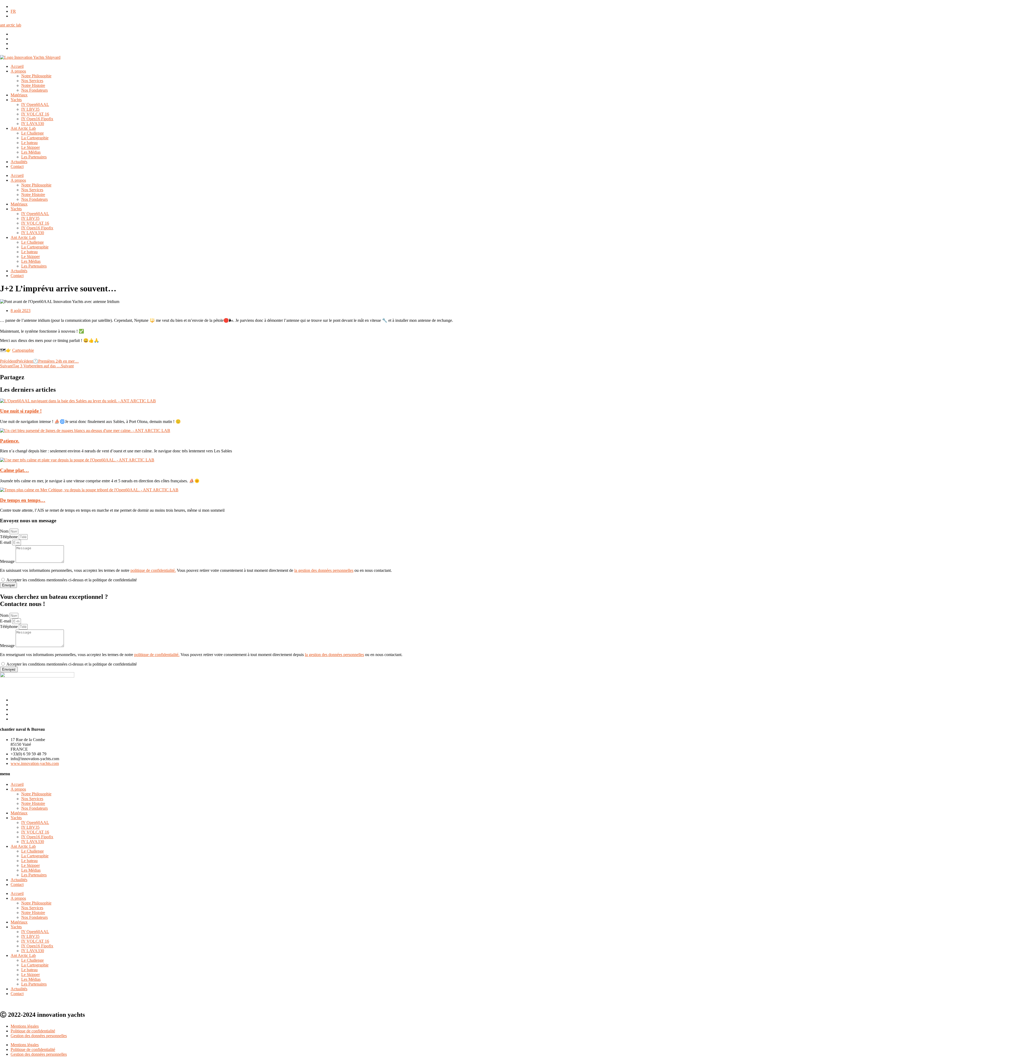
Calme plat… (14, 470)
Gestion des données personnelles (39, 1035)
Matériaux (19, 95)
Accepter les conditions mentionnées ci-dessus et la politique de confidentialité (71, 580)
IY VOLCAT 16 (35, 114)
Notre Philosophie (36, 76)
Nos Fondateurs (34, 90)
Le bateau (29, 142)
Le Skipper (30, 147)
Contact (17, 166)
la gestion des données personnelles (323, 570)
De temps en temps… (22, 500)
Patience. (9, 441)
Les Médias (31, 152)
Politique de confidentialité (33, 1031)
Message (8, 561)
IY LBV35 (30, 109)
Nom (5, 531)
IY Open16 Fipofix (37, 119)
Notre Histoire (33, 85)
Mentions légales (25, 1026)
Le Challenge (32, 133)
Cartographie (23, 350)
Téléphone (9, 536)
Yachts (16, 99)
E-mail (6, 542)
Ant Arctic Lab (23, 128)
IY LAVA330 (32, 123)
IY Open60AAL (35, 104)
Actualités (19, 161)
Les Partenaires (34, 157)
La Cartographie (35, 138)
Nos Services (32, 80)
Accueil (17, 66)
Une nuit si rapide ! (21, 411)
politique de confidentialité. (153, 570)
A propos (18, 71)
